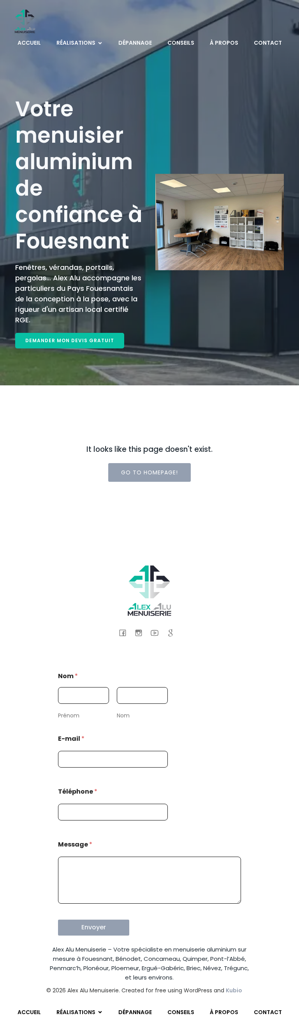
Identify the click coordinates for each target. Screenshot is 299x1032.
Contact (268, 43)
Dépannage (135, 43)
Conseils (180, 43)
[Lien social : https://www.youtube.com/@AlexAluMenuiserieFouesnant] (157, 633)
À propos (224, 43)
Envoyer (93, 927)
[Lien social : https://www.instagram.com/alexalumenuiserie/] (142, 633)
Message (75, 844)
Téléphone (77, 791)
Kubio (234, 990)
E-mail (71, 738)
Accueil (29, 43)
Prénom (68, 715)
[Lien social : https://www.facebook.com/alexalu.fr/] (126, 633)
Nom (123, 715)
